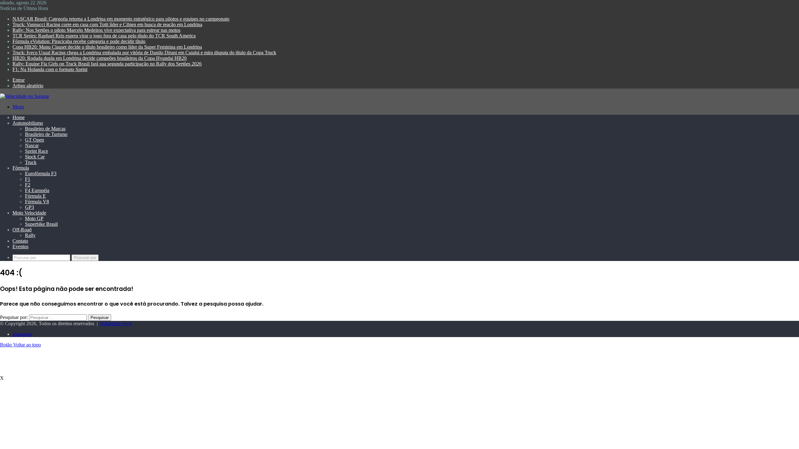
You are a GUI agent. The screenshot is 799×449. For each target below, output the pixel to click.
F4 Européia (37, 190)
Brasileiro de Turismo (46, 134)
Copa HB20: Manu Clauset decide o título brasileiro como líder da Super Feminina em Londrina (107, 47)
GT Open (34, 139)
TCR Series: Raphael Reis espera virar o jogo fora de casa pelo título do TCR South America (104, 35)
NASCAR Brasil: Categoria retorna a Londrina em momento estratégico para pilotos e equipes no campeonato (120, 19)
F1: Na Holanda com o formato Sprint (49, 69)
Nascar (32, 145)
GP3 (29, 207)
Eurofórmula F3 (40, 173)
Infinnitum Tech (116, 323)
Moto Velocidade (29, 212)
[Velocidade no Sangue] (24, 96)
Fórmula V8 (37, 201)
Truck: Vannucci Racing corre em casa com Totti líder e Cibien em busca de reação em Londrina (107, 24)
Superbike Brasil (41, 224)
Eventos (20, 246)
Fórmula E (35, 196)
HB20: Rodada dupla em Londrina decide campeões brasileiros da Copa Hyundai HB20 (99, 58)
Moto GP (34, 218)
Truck (31, 162)
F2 (27, 184)
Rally (30, 235)
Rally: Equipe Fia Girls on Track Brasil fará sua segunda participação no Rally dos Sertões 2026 (107, 63)
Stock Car (35, 156)
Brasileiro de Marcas (45, 128)
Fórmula (20, 168)
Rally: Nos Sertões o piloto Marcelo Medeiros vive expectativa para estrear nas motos (96, 30)
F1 (27, 179)
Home (18, 117)
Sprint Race (36, 151)
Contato (20, 241)
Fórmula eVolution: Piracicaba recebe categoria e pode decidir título (78, 41)
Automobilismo (27, 123)
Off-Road (22, 229)
